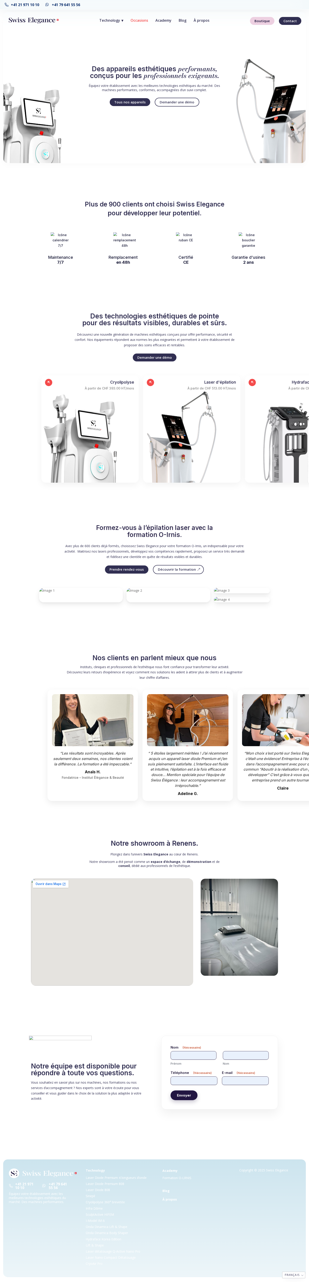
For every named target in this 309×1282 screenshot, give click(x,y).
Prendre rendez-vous (126, 569)
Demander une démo (177, 102)
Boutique (262, 21)
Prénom (176, 1063)
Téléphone (191, 1073)
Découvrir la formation (177, 569)
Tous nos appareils (130, 102)
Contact (290, 21)
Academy (163, 20)
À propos (201, 20)
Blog (182, 20)
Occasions (139, 20)
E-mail (238, 1073)
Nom (226, 1063)
